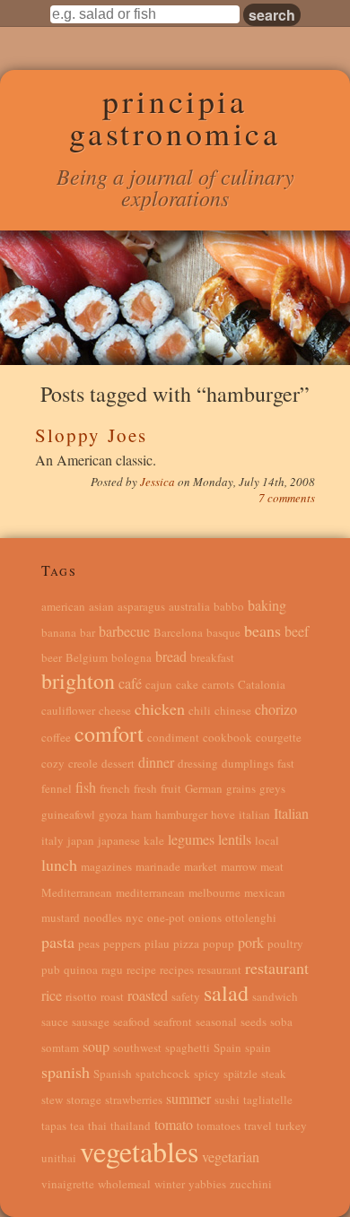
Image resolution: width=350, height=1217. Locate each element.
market (200, 866)
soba (281, 1021)
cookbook (227, 737)
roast (112, 996)
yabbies (207, 1184)
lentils (234, 839)
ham (141, 814)
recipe (141, 969)
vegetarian (230, 1156)
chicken (160, 708)
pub (50, 969)
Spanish (112, 1073)
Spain (227, 1047)
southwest (137, 1047)
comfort (109, 733)
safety (185, 996)
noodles (102, 917)
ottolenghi (250, 917)
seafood (131, 1021)
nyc (135, 917)
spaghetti (187, 1047)
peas (89, 943)
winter (169, 1184)
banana (58, 632)
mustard (60, 917)
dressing (198, 763)
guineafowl (68, 814)
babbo (229, 606)
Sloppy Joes (91, 435)
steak (273, 1073)
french (115, 788)
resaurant (219, 969)
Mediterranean (76, 892)
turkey (291, 1125)
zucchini (251, 1184)
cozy (53, 763)
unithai (58, 1158)
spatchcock (163, 1073)
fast (285, 763)
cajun (158, 684)
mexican (264, 892)
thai (97, 1125)
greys (272, 788)
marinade (158, 866)
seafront (172, 1021)
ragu (112, 969)
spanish (65, 1071)
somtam (60, 1047)
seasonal (216, 1021)
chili (199, 710)
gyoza (113, 814)
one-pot (166, 917)
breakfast (212, 657)
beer (51, 657)
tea (77, 1125)
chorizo (276, 709)
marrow (239, 866)
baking (267, 604)
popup (218, 943)
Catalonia (261, 684)
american (63, 606)
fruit (171, 788)
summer (188, 1098)
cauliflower (68, 710)
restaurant (277, 967)
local (267, 840)
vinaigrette (67, 1184)
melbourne (214, 892)
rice (51, 995)
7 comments (286, 498)
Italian (291, 813)
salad (226, 992)
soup (96, 1046)
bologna (131, 657)
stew (52, 1099)
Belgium (87, 657)
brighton (78, 680)
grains (241, 788)
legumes (191, 839)
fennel (56, 788)
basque (223, 632)
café (130, 683)
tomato (173, 1124)
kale (154, 840)
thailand (130, 1125)
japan (80, 840)
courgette (279, 737)
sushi (227, 1099)
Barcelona (178, 632)
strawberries (133, 1099)
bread (171, 656)
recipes (177, 969)
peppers (122, 943)
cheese (115, 710)
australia (189, 606)
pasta (57, 941)
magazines (106, 866)
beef (296, 631)
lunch (59, 864)
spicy (207, 1073)
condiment (173, 737)
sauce (54, 1021)
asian (101, 606)
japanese (119, 840)
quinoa (81, 969)
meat (272, 866)
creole (83, 763)
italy (52, 840)
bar (87, 632)
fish (85, 787)
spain (258, 1047)
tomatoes (219, 1125)
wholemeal (124, 1184)
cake (187, 684)
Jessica (159, 482)
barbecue (124, 631)
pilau (157, 943)
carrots (218, 684)
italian (254, 814)
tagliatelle (268, 1099)
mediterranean (150, 892)
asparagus (141, 606)
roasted (147, 995)
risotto (81, 996)
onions (205, 917)
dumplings (248, 763)
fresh (145, 788)
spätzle (240, 1073)
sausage (90, 1021)
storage (83, 1099)
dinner (156, 761)
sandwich (275, 996)
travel (258, 1125)
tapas (53, 1125)
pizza (186, 943)
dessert (118, 763)
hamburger (181, 814)
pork (251, 942)
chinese (232, 710)
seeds (254, 1021)
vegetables (139, 1151)
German (204, 788)
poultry (285, 943)
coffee (56, 737)
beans (262, 630)
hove (223, 814)
